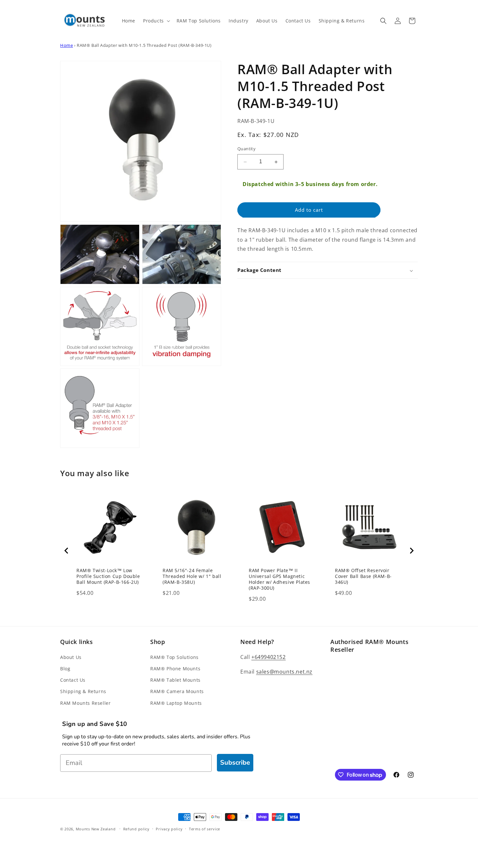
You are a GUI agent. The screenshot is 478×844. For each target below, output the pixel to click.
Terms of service (204, 828)
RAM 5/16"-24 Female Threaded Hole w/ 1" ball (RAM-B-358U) (192, 576)
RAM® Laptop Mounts (176, 703)
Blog (65, 668)
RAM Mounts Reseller (85, 703)
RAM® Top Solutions (174, 657)
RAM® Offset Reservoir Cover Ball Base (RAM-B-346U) (363, 576)
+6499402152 (268, 657)
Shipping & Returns (83, 691)
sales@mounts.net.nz (284, 671)
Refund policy (136, 828)
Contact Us (73, 680)
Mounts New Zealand (96, 828)
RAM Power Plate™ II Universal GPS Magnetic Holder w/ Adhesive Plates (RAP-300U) (279, 579)
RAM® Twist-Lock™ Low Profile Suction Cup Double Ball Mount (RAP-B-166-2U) (108, 576)
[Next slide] (411, 550)
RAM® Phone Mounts (175, 668)
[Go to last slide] (66, 550)
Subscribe (235, 762)
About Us (71, 657)
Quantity (246, 149)
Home (66, 45)
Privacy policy (169, 828)
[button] (156, 21)
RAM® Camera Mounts (177, 691)
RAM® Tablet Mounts (175, 680)
